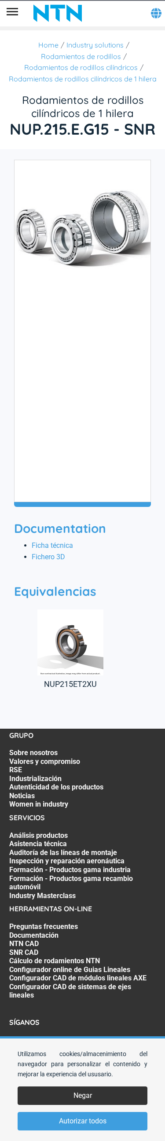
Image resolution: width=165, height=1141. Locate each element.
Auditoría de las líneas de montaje (63, 852)
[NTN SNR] (58, 13)
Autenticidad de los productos (56, 787)
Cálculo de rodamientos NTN (54, 961)
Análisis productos (38, 835)
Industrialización (35, 778)
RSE (15, 770)
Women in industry (38, 804)
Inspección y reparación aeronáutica (67, 861)
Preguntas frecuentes (43, 926)
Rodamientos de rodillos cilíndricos (81, 67)
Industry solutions (95, 44)
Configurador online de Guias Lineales (69, 969)
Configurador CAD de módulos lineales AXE (78, 978)
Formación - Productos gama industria (70, 870)
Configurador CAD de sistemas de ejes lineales (70, 991)
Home (48, 44)
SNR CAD (23, 952)
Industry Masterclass (42, 896)
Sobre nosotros (33, 752)
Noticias (22, 796)
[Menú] (12, 13)
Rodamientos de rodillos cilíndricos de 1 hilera (83, 78)
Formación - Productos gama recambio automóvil (71, 883)
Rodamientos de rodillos (81, 56)
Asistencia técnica (38, 844)
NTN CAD (24, 943)
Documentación (34, 935)
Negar (82, 1095)
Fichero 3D (48, 557)
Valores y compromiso (44, 761)
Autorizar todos (82, 1121)
